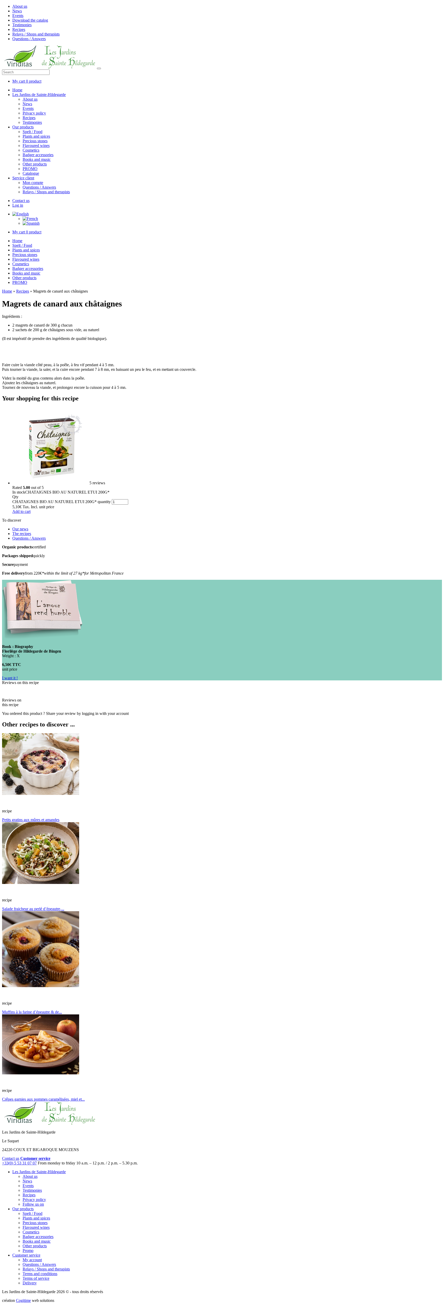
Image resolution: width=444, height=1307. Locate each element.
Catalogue (31, 173)
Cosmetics (31, 150)
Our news (20, 529)
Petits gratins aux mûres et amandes (30, 820)
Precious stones (35, 141)
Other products (35, 164)
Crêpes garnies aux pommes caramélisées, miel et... (43, 1099)
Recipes (18, 29)
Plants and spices (36, 136)
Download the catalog (30, 20)
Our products (23, 127)
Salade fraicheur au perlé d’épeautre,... (33, 909)
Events (17, 15)
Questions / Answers (29, 39)
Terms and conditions (40, 1273)
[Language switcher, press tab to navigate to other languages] (20, 214)
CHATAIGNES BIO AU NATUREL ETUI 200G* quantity (61, 501)
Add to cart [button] (21, 511)
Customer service (26, 1255)
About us (19, 6)
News (17, 11)
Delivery (30, 1283)
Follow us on (33, 1204)
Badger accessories (38, 155)
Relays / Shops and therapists (36, 34)
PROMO (30, 168)
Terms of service (36, 1278)
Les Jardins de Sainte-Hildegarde (39, 94)
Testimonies (22, 25)
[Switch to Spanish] (31, 223)
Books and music (37, 159)
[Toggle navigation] (99, 68)
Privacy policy (34, 113)
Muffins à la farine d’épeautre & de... (32, 1012)
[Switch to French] (30, 218)
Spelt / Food (32, 131)
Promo (28, 1250)
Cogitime (23, 1300)
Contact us (21, 200)
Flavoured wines (36, 145)
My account (32, 1260)
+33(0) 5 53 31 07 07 (19, 1163)
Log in (17, 205)
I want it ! (10, 678)
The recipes (21, 533)
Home (17, 90)
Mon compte (33, 182)
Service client (23, 178)
